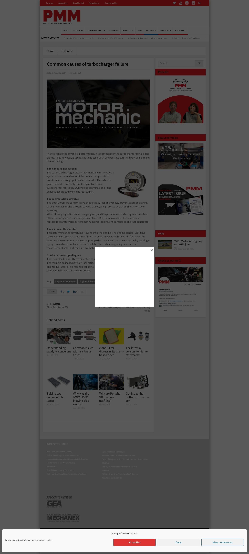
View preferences (223, 542)
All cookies (135, 542)
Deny (178, 542)
